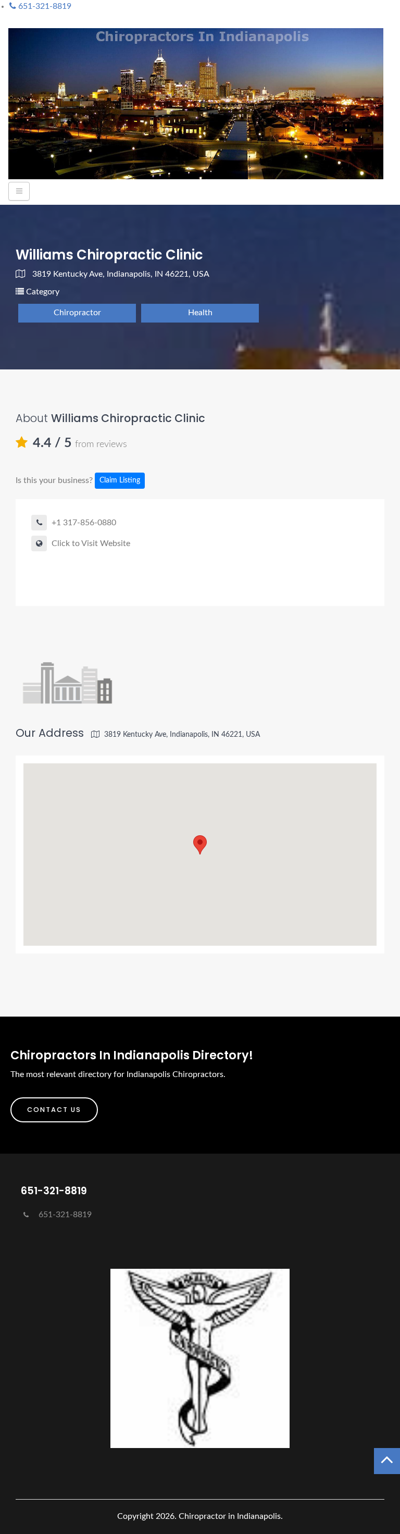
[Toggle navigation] (19, 191)
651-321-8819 (64, 1214)
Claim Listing (119, 480)
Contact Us (54, 1109)
